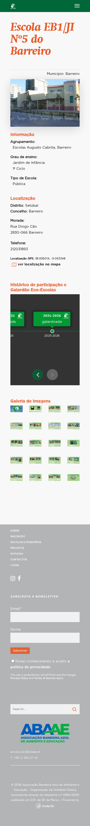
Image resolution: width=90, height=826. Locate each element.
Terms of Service (45, 678)
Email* (15, 609)
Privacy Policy (19, 678)
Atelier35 (48, 806)
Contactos (18, 559)
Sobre (14, 530)
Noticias (16, 554)
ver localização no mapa (39, 264)
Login (14, 565)
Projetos (17, 548)
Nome (15, 629)
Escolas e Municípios (25, 542)
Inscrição (17, 536)
